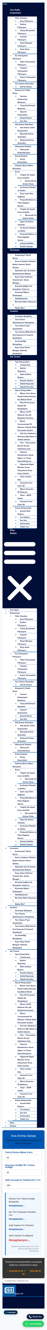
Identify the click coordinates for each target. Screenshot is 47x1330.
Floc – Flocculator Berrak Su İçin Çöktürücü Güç (27, 446)
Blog (12, 530)
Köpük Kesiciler (27, 387)
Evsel (17, 172)
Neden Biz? (20, 308)
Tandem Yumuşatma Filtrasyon (22, 71)
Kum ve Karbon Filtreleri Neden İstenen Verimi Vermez (24, 264)
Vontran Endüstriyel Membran (22, 99)
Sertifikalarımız (21, 299)
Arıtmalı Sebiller (26, 243)
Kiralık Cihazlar (26, 246)
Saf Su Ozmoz (26, 87)
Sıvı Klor (23, 121)
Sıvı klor (23, 520)
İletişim (13, 533)
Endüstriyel (15, 13)
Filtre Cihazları (21, 18)
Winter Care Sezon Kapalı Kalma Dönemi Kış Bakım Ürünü (27, 396)
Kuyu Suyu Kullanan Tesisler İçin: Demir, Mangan (23, 280)
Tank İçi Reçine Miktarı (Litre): (19, 1152)
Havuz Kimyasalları (23, 390)
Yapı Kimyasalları (22, 362)
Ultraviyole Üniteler (23, 146)
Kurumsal (14, 250)
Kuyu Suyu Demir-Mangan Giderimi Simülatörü (21, 350)
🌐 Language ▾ (10, 1312)
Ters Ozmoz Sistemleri (24, 84)
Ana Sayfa (15, 10)
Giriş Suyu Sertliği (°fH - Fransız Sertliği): (20, 1166)
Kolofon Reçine (26, 380)
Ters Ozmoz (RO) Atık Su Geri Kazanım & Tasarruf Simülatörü (24, 335)
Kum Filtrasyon (26, 21)
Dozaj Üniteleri (21, 156)
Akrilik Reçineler (27, 384)
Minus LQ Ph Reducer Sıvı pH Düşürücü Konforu (25, 415)
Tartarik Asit (25, 365)
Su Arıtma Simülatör (23, 316)
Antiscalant (25, 524)
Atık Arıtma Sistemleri (24, 124)
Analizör (14, 311)
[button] (20, 570)
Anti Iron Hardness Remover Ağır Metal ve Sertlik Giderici (27, 436)
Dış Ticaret (15, 357)
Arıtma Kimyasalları (23, 508)
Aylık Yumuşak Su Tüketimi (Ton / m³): (23, 1180)
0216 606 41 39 (16, 1271)
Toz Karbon (25, 517)
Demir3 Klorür (26, 118)
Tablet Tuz (24, 527)
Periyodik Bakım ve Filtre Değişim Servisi (27, 203)
